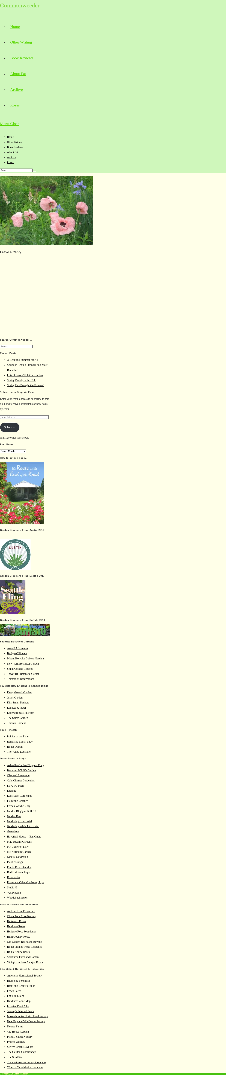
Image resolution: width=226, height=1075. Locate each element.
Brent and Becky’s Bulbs (21, 985)
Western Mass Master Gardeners (25, 1067)
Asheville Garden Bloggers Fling (25, 765)
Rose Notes (13, 877)
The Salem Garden (17, 717)
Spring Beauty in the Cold (21, 380)
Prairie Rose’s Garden (19, 867)
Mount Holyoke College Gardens (25, 658)
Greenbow (13, 831)
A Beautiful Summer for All (22, 359)
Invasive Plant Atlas (18, 1006)
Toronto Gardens (16, 723)
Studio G (12, 887)
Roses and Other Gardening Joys (25, 882)
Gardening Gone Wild (19, 821)
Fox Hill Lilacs (15, 995)
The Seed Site (15, 1057)
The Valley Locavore (19, 751)
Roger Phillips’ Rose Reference (24, 946)
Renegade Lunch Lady (20, 741)
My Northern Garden (19, 851)
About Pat (12, 152)
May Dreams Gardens (19, 841)
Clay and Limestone (18, 775)
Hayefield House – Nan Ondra (24, 836)
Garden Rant (14, 816)
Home (10, 136)
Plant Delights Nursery (19, 1036)
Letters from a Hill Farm (20, 712)
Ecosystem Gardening (19, 795)
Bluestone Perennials (18, 980)
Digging (11, 790)
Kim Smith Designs (18, 702)
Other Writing (14, 142)
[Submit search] (34, 171)
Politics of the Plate (17, 736)
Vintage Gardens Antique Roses (25, 962)
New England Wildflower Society (26, 1021)
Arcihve (11, 157)
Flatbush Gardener (17, 800)
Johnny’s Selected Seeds (20, 1011)
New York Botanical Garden (23, 663)
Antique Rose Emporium (21, 911)
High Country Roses (18, 936)
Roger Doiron (15, 746)
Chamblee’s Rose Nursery (21, 916)
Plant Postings (15, 862)
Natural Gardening (17, 856)
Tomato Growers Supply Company (26, 1062)
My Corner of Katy (18, 846)
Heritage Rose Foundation (21, 931)
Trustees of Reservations (20, 678)
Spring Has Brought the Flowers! (25, 385)
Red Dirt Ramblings (18, 872)
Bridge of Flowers (17, 653)
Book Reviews (15, 147)
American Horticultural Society (24, 975)
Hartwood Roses (16, 921)
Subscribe (9, 427)
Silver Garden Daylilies (20, 1046)
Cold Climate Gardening (20, 780)
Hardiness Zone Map (19, 1000)
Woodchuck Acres (17, 897)
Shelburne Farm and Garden (23, 956)
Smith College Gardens (20, 668)
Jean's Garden (15, 697)
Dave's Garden (15, 785)
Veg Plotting (14, 892)
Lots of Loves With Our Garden (25, 375)
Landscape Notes (16, 707)
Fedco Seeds (14, 990)
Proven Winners (16, 1041)
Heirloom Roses (16, 926)
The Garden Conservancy (21, 1051)
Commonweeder (20, 5)
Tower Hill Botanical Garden (23, 673)
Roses (10, 162)
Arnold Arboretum (17, 648)
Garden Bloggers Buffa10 (21, 811)
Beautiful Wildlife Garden (21, 770)
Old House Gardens (18, 1031)
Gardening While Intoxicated (23, 826)
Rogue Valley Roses (18, 951)
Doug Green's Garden (19, 692)
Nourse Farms (15, 1026)
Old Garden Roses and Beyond (24, 941)
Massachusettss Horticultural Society (27, 1016)
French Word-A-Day (18, 805)
